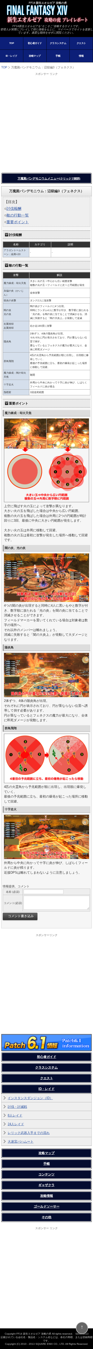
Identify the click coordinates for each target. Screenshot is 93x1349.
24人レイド (16, 1124)
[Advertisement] (46, 122)
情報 (81, 55)
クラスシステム (58, 43)
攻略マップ (35, 55)
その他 (46, 1217)
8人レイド (15, 1115)
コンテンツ (46, 1174)
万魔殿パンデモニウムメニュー (49, 178)
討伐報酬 (13, 208)
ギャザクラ (46, 1185)
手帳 (58, 55)
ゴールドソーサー (47, 1206)
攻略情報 (46, 1196)
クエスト (81, 43)
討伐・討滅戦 (17, 1107)
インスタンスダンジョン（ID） (30, 1098)
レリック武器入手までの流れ (29, 1133)
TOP (11, 43)
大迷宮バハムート (20, 1141)
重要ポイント (17, 222)
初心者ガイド (35, 43)
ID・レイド (11, 55)
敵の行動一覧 (17, 215)
